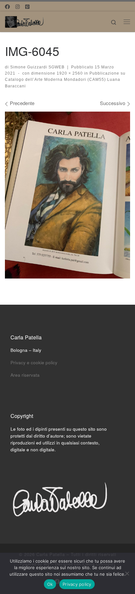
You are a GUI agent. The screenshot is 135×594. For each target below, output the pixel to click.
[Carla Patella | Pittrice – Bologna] (24, 20)
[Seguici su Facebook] (7, 6)
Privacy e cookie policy (33, 362)
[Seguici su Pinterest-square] (27, 6)
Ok (50, 584)
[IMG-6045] (67, 195)
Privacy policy (77, 584)
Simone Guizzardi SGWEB (37, 67)
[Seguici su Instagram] (17, 6)
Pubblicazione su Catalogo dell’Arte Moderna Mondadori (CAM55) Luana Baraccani (65, 79)
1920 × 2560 (69, 73)
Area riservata (25, 375)
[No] (127, 573)
